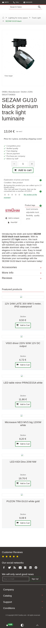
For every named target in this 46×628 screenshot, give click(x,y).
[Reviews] (41, 278)
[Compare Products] (22, 625)
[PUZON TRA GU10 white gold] (23, 494)
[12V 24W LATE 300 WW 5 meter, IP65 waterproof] (23, 297)
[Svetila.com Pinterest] (36, 567)
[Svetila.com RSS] (15, 567)
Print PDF (13, 222)
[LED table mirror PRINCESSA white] (23, 376)
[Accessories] (41, 267)
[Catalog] (42, 595)
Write (7, 2)
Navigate (29, 2)
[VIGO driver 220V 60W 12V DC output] (23, 336)
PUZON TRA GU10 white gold (23, 501)
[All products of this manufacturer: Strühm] (12, 210)
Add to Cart (25, 325)
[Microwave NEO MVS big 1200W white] (23, 415)
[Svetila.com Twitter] (10, 567)
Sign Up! (35, 579)
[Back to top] (38, 625)
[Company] (42, 589)
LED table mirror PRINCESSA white (23, 382)
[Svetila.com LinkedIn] (31, 567)
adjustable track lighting (32, 212)
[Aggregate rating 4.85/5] (10, 556)
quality (36, 215)
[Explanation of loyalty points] (41, 191)
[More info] (41, 273)
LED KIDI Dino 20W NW (23, 461)
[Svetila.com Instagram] (26, 567)
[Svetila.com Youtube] (20, 567)
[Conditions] (42, 607)
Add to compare (13, 218)
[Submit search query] (40, 7)
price (28, 219)
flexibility (29, 215)
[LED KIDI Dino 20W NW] (23, 455)
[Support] (42, 601)
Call (17, 2)
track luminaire (32, 209)
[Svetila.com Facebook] (4, 567)
